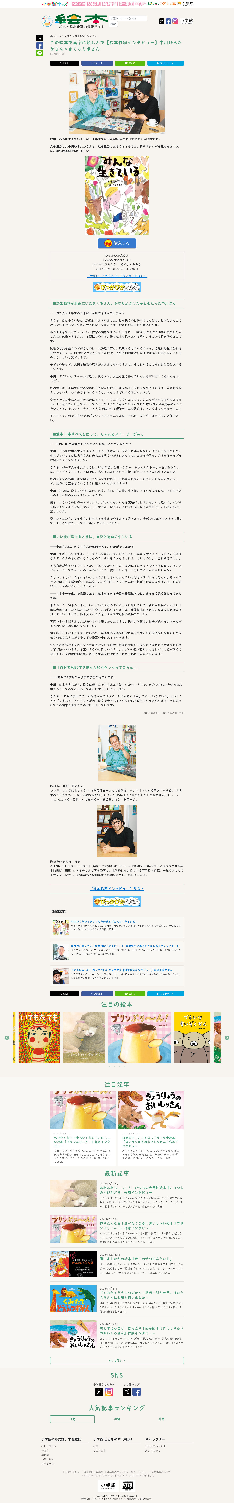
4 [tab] (124, 1066)
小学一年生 (47, 1459)
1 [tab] (109, 1066)
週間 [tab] (117, 1419)
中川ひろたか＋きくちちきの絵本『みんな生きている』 (104, 921)
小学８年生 (47, 1463)
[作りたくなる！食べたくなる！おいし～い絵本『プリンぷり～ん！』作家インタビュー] (73, 1234)
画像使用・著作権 (93, 1472)
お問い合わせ (72, 1472)
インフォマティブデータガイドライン (104, 1475)
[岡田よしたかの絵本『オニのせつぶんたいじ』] (73, 1264)
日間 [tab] (72, 1419)
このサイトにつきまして (141, 1475)
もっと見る (117, 1360)
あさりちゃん (152, 1450)
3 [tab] (119, 1066)
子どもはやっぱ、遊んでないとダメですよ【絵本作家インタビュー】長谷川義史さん (122, 970)
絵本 (96, 1446)
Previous (7, 1038)
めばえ (45, 1450)
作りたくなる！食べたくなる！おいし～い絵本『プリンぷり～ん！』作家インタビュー (82, 1141)
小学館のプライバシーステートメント (127, 1472)
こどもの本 (99, 1450)
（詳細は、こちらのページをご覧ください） (117, 276)
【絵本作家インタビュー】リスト (117, 889)
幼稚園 (45, 1455)
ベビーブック (49, 1446)
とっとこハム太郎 (155, 1446)
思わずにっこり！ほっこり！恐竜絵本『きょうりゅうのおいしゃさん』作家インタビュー (150, 1141)
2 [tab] (114, 1066)
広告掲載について (161, 1472)
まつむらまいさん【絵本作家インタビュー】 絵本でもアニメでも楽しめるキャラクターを (125, 946)
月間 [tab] (162, 1419)
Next (227, 1038)
